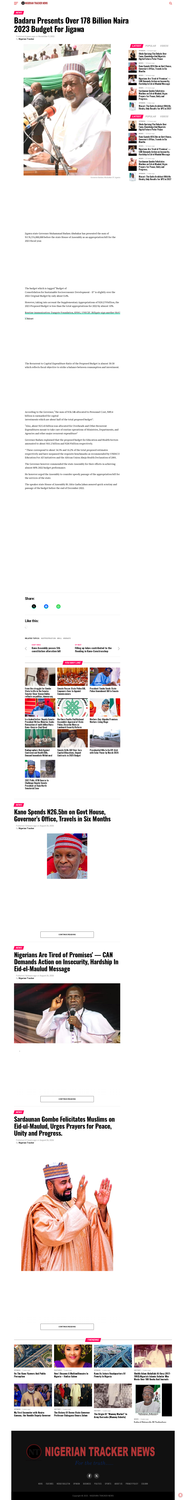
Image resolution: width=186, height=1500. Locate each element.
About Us (118, 1483)
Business (87, 1483)
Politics (98, 1483)
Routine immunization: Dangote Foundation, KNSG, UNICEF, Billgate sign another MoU (72, 312)
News (40, 1483)
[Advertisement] (72, 210)
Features (49, 1483)
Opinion (76, 1483)
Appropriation (49, 638)
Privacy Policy (132, 1483)
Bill (60, 638)
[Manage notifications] (180, 1495)
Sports (108, 1483)
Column (144, 1483)
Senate (67, 638)
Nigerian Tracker (26, 39)
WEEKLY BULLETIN (63, 1483)
